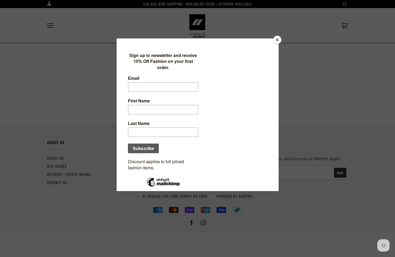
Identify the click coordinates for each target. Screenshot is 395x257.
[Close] (277, 40)
